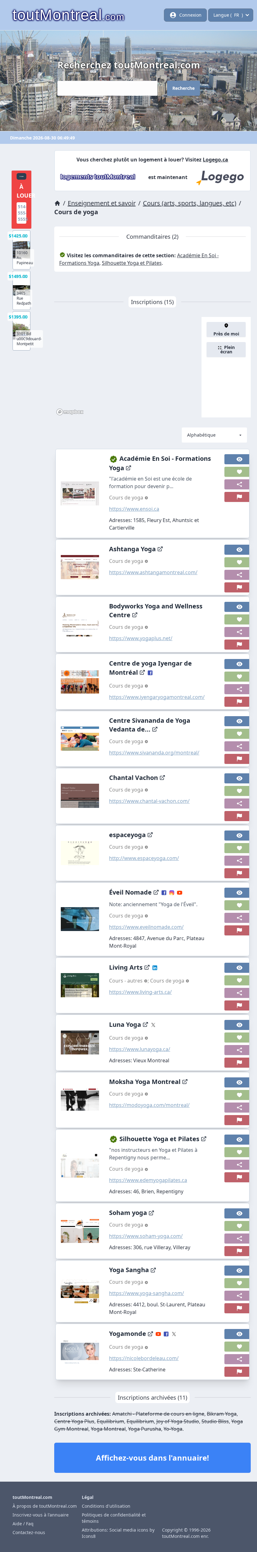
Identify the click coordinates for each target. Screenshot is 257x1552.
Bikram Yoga (222, 1413)
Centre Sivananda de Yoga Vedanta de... (149, 724)
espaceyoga (127, 834)
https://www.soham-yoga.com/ (146, 1236)
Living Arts (126, 967)
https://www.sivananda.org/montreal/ (154, 752)
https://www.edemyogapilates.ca (148, 1180)
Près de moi (226, 334)
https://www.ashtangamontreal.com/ (153, 572)
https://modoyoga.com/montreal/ (149, 1105)
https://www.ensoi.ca (134, 508)
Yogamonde (127, 1333)
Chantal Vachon (133, 777)
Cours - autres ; (129, 980)
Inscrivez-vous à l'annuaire (41, 1515)
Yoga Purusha (144, 1428)
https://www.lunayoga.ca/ (139, 1049)
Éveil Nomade (130, 892)
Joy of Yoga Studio (177, 1421)
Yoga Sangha (129, 1270)
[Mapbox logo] (70, 412)
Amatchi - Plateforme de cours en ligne (158, 1413)
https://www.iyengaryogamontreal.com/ (157, 697)
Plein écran (227, 349)
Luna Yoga (125, 1024)
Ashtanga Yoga (132, 549)
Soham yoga (128, 1212)
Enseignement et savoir (102, 203)
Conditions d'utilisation (106, 1506)
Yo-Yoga (173, 1428)
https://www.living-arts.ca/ (140, 991)
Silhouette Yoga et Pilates (132, 262)
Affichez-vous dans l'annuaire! (152, 1457)
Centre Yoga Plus (74, 1421)
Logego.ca (215, 159)
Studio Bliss (215, 1421)
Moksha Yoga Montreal (145, 1081)
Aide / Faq (23, 1524)
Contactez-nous (29, 1532)
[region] (128, 367)
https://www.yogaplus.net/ (140, 638)
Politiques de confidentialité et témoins (114, 1518)
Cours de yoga (126, 497)
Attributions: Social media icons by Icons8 (118, 1533)
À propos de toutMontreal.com (45, 1506)
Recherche (183, 88)
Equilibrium (110, 1421)
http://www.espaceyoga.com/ (144, 858)
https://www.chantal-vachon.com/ (149, 801)
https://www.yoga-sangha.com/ (146, 1293)
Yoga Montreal (108, 1428)
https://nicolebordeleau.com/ (144, 1358)
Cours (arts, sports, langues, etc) (189, 203)
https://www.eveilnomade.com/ (146, 926)
